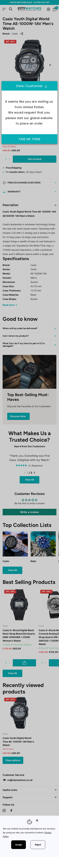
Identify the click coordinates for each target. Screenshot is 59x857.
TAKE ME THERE (30, 139)
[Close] (45, 820)
